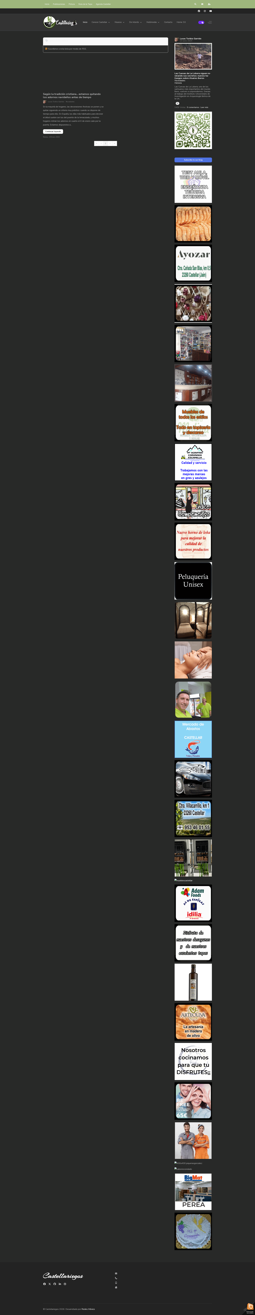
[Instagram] (204, 11)
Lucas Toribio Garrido (56, 102)
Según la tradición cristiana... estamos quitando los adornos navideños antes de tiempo (72, 95)
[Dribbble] (65, 1284)
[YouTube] (210, 11)
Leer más (204, 107)
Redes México (88, 1309)
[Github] (54, 1284)
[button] (195, 4)
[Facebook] (199, 11)
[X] (49, 1284)
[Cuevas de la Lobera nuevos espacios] (193, 56)
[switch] (201, 22)
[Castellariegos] (60, 22)
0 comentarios (193, 107)
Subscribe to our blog (193, 160)
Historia (178, 82)
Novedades (70, 102)
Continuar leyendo (53, 131)
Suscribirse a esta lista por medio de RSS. (67, 48)
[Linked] (59, 1284)
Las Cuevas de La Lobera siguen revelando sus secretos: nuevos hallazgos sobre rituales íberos (193, 76)
